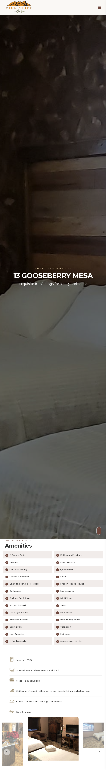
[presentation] (7, 752)
